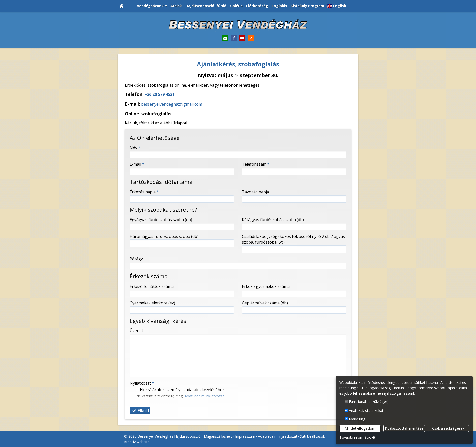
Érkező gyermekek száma (266, 286)
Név (135, 147)
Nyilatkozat (142, 383)
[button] (151, 6)
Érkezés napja (144, 192)
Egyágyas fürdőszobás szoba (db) (161, 219)
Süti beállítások (312, 436)
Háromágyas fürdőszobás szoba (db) (164, 236)
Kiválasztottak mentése (404, 428)
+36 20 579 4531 (160, 94)
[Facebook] (233, 38)
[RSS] (251, 38)
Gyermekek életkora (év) (152, 303)
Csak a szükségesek (448, 428)
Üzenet (136, 330)
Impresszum (245, 436)
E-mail (137, 164)
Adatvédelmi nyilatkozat (204, 396)
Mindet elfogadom (360, 428)
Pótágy (136, 259)
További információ (355, 437)
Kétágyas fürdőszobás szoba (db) (273, 219)
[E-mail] (225, 38)
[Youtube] (242, 38)
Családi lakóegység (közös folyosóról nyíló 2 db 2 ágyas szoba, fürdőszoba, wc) (293, 239)
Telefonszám (255, 164)
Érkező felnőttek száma (152, 286)
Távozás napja (257, 192)
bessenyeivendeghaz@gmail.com (171, 104)
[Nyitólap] (121, 6)
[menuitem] (121, 6)
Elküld (143, 410)
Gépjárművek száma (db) (265, 303)
